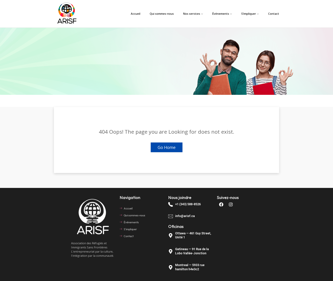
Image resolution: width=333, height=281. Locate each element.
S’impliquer (248, 14)
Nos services (191, 14)
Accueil (135, 14)
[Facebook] (221, 204)
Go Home (167, 147)
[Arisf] (67, 14)
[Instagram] (230, 204)
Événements (220, 14)
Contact (273, 14)
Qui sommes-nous (162, 14)
